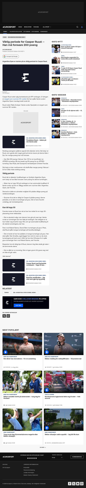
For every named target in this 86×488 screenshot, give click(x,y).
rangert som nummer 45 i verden (15, 99)
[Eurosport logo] (9, 27)
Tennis (4, 37)
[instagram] (81, 483)
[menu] (77, 26)
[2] (30, 458)
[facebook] (69, 483)
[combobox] (57, 457)
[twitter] (73, 483)
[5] (36, 458)
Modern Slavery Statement (31, 475)
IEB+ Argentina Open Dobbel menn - (16, 37)
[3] (32, 458)
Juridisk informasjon (29, 472)
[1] (28, 458)
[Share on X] (4, 316)
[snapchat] (77, 483)
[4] (34, 458)
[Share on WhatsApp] (8, 316)
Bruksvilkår (26, 467)
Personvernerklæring (29, 470)
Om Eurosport (6, 467)
